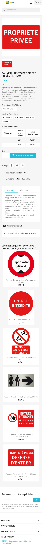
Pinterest (22, 165)
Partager (11, 165)
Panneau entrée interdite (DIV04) (21, 320)
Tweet (17, 165)
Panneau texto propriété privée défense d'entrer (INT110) (21, 475)
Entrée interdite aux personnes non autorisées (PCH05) (21, 435)
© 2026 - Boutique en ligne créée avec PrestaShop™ (16, 542)
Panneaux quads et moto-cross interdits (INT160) (21, 358)
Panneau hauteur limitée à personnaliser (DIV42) (21, 281)
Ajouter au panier (22, 155)
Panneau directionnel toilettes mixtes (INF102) (21, 397)
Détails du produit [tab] (27, 190)
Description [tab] (11, 190)
